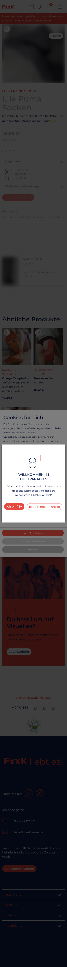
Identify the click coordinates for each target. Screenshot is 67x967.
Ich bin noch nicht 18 (44, 506)
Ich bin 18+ (14, 506)
